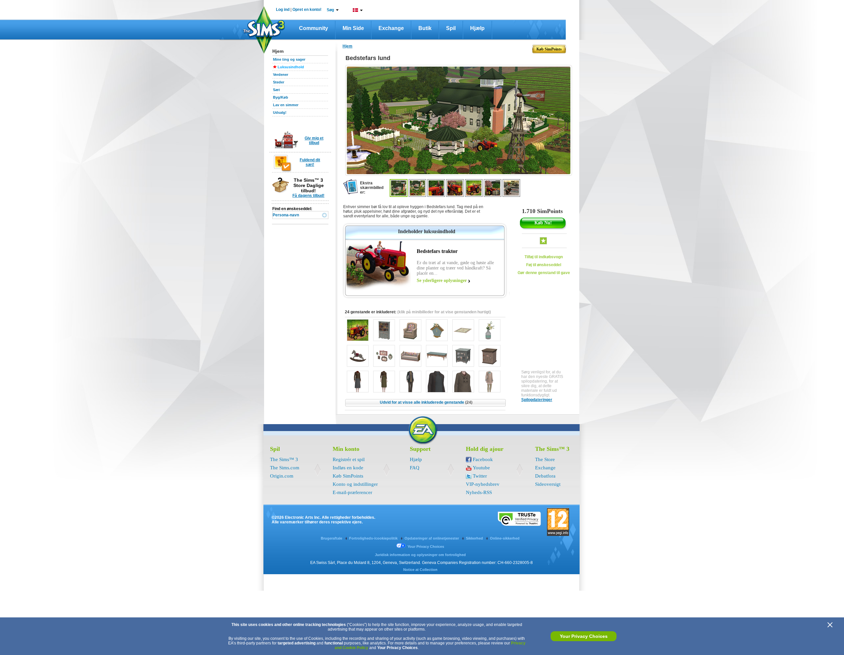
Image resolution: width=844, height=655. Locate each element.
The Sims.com (284, 467)
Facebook (483, 459)
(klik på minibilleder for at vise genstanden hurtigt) (444, 312)
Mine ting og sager (289, 59)
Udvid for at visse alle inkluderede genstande (426, 402)
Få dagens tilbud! (308, 195)
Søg (330, 10)
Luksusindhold (291, 67)
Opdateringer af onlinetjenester (432, 538)
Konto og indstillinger (355, 484)
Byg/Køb (280, 97)
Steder (278, 82)
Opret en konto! (306, 9)
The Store (545, 459)
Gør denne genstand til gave (544, 272)
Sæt (276, 90)
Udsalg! (279, 112)
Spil (451, 28)
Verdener (280, 75)
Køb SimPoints (348, 476)
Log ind (282, 9)
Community (313, 28)
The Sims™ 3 (284, 459)
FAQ (414, 467)
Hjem (347, 46)
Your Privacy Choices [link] (425, 546)
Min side (353, 28)
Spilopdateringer (536, 399)
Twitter (480, 476)
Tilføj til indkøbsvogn (544, 257)
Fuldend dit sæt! (310, 162)
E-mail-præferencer (352, 492)
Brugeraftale (332, 538)
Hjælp (477, 28)
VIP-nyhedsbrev (482, 484)
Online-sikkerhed (505, 538)
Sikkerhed (475, 538)
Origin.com (281, 476)
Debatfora (545, 476)
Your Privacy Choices (584, 636)
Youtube (481, 467)
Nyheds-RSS (479, 492)
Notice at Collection (420, 570)
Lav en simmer (285, 105)
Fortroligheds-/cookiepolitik (374, 538)
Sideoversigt (547, 484)
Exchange (391, 28)
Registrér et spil (349, 459)
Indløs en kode (348, 467)
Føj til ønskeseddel (543, 265)
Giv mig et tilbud (314, 140)
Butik (425, 28)
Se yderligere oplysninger (442, 280)
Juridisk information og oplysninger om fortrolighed (420, 555)
